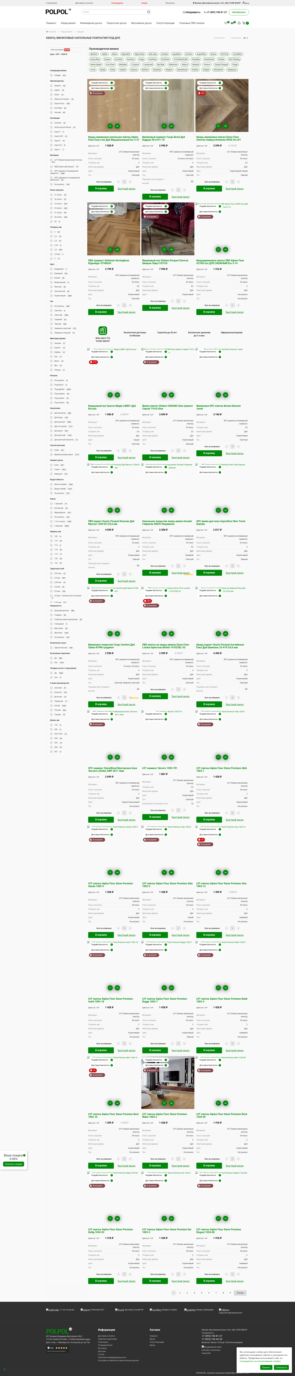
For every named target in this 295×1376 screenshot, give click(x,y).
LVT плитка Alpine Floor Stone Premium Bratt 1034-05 (221, 1115)
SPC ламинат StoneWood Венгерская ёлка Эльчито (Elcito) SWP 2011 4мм (112, 769)
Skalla (102, 70)
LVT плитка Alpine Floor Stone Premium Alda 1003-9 (167, 885)
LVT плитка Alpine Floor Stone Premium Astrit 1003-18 (110, 1000)
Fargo (141, 59)
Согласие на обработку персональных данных (118, 1360)
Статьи (101, 1354)
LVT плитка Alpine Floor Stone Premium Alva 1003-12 (221, 885)
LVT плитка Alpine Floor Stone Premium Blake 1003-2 (164, 1115)
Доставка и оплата (84, 3)
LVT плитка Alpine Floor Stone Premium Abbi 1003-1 (221, 769)
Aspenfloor (201, 54)
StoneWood (182, 70)
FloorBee (196, 59)
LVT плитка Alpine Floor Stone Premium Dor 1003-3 (166, 1231)
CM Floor (224, 54)
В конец (240, 1293)
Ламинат (51, 23)
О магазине (51, 3)
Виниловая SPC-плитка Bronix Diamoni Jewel (218, 407)
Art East (188, 54)
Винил (152, 1339)
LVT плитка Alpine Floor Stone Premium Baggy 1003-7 (164, 1000)
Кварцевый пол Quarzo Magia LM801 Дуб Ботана (112, 407)
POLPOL (56, 12)
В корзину (101, 188)
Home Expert (95, 64)
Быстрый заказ (126, 188)
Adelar (104, 54)
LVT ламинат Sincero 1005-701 (159, 768)
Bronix (213, 54)
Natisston (173, 64)
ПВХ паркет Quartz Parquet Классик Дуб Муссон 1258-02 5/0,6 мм (111, 522)
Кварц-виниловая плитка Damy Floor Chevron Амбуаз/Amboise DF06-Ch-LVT (218, 138)
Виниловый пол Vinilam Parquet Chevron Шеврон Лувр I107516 (165, 262)
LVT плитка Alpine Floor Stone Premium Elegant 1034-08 (218, 1231)
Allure (114, 54)
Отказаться (281, 1367)
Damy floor (95, 59)
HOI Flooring (234, 59)
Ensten (107, 59)
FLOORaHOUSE (180, 59)
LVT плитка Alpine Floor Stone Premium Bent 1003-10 (113, 1115)
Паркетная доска (117, 23)
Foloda (221, 59)
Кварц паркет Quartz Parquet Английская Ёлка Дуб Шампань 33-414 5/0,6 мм (220, 646)
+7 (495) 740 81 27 (216, 12)
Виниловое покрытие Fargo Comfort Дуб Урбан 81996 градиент (111, 646)
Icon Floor (110, 64)
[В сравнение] (117, 126)
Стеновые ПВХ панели (191, 23)
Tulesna (133, 70)
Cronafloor (237, 54)
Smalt (92, 70)
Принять (266, 1367)
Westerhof (218, 70)
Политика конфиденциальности (112, 1357)
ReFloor (145, 70)
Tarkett (123, 70)
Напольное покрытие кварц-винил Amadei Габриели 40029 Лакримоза (167, 522)
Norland (195, 64)
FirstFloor (165, 59)
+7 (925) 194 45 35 (212, 1339)
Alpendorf (126, 54)
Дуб (67, 50)
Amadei (164, 54)
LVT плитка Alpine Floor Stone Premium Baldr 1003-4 (222, 1000)
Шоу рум (102, 1351)
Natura (185, 64)
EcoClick (118, 59)
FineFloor (153, 59)
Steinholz (157, 70)
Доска (152, 1345)
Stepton (169, 70)
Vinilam (195, 70)
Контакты (170, 3)
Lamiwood (148, 64)
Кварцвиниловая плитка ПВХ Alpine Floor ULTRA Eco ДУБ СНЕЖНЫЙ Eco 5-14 (220, 262)
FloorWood (209, 59)
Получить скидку (13, 1164)
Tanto (112, 70)
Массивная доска (141, 23)
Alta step (153, 54)
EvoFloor (130, 59)
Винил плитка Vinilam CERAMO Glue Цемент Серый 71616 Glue (167, 407)
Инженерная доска (91, 23)
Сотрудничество (105, 1345)
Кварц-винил (68, 23)
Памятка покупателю (107, 1339)
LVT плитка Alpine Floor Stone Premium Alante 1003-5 (110, 885)
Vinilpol (206, 70)
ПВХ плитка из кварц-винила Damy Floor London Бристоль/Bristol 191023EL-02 (165, 646)
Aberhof (93, 54)
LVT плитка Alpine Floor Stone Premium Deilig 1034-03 (110, 1231)
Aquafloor (176, 54)
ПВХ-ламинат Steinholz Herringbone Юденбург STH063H (108, 262)
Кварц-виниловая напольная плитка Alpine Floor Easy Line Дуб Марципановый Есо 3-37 (113, 138)
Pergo (235, 64)
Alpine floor (139, 54)
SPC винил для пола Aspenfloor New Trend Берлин (220, 522)
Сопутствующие (165, 23)
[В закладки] (110, 126)
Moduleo (123, 64)
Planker (207, 64)
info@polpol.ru (193, 12)
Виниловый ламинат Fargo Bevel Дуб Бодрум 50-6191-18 (163, 138)
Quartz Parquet (221, 64)
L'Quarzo (135, 64)
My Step (160, 64)
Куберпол (232, 70)
